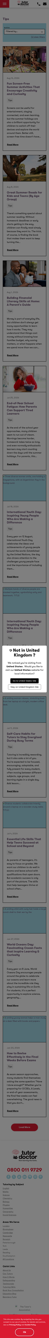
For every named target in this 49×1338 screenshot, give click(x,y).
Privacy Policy (15, 1325)
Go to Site (24, 681)
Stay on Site (24, 687)
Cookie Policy (30, 1325)
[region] (24, 1326)
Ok (24, 1332)
